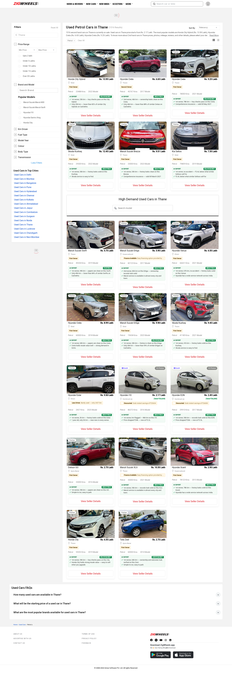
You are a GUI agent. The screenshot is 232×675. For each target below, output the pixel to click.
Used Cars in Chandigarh (25, 233)
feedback (86, 643)
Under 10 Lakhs (29, 66)
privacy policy (89, 638)
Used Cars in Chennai (24, 195)
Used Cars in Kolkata (24, 199)
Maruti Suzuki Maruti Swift (34, 107)
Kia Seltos (177, 151)
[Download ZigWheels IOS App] (183, 654)
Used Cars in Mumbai (24, 179)
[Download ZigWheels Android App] (160, 654)
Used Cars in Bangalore (25, 183)
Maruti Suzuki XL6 (128, 467)
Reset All (54, 28)
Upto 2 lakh (27, 56)
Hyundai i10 (125, 395)
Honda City (28, 123)
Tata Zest (124, 539)
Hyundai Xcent (179, 467)
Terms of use (88, 634)
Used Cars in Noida (23, 220)
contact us (19, 643)
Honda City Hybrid (76, 79)
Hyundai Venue (179, 250)
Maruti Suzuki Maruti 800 (33, 102)
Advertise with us (22, 638)
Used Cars (22, 625)
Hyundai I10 (28, 113)
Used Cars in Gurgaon (24, 216)
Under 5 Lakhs (29, 61)
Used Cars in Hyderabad (25, 191)
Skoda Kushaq (75, 151)
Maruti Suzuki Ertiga (129, 250)
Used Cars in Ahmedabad (26, 204)
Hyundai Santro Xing (32, 118)
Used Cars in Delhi (22, 174)
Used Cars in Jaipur (23, 208)
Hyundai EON (178, 395)
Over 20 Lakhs (29, 76)
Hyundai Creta (126, 79)
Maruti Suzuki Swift (77, 250)
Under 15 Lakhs (29, 71)
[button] (154, 4)
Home (15, 625)
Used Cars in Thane (23, 224)
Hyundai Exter (74, 395)
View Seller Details (91, 115)
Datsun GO (73, 467)
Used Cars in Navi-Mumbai (26, 237)
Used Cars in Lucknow (24, 229)
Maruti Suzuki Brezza (130, 151)
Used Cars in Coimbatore (25, 212)
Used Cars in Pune (22, 187)
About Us (17, 634)
